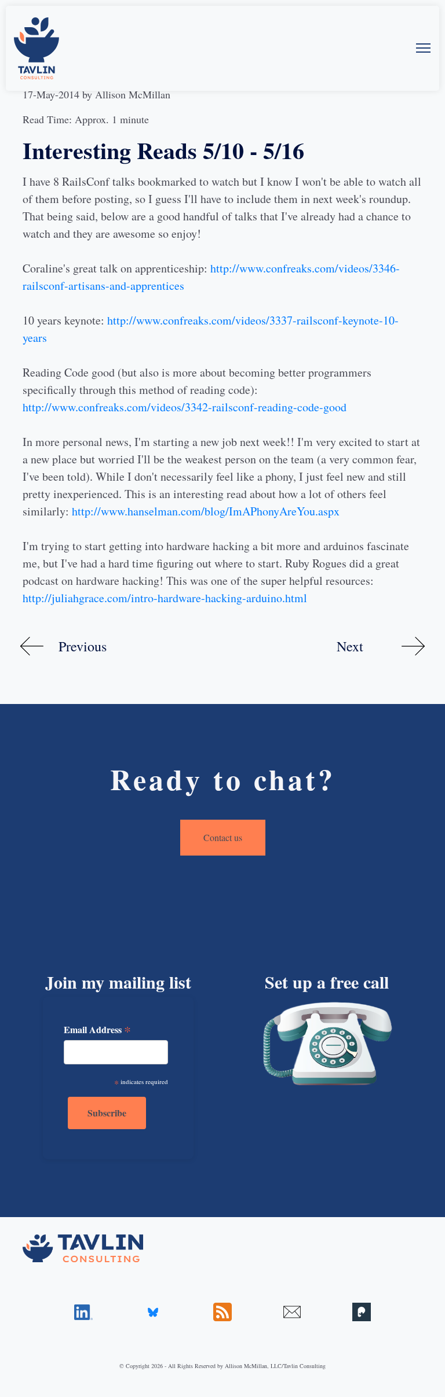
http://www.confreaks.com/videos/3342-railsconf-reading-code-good (184, 407)
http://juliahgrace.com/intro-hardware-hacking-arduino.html (165, 598)
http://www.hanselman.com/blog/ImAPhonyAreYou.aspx (206, 511)
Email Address (97, 1030)
